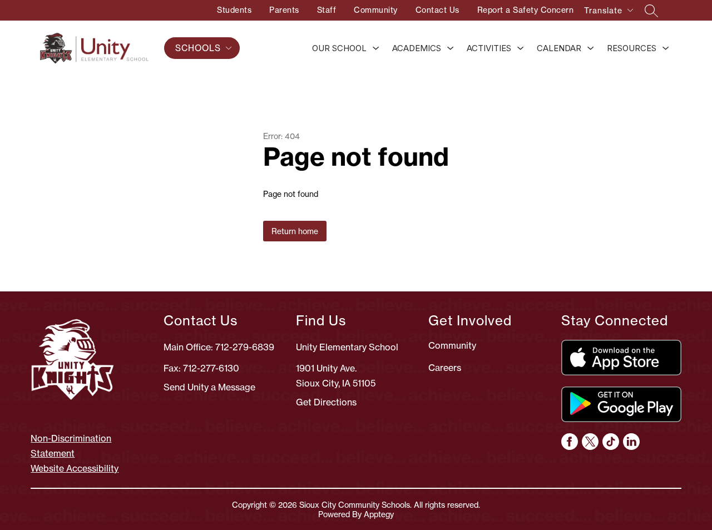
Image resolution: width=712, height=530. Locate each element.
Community (376, 9)
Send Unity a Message (209, 387)
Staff (327, 9)
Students (234, 9)
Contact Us (437, 9)
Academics (416, 48)
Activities (489, 48)
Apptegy (379, 514)
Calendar (559, 48)
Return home (294, 231)
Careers (444, 367)
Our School (339, 48)
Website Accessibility (74, 468)
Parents (284, 9)
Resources (631, 48)
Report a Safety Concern (525, 9)
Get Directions (326, 402)
